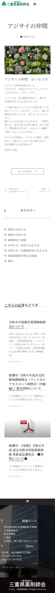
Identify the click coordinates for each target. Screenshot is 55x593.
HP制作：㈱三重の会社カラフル (21, 541)
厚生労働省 (9, 534)
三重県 (7, 537)
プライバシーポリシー (13, 567)
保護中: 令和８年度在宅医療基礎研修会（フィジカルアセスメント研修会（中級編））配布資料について (27, 381)
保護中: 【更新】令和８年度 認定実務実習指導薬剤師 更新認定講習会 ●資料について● (26, 452)
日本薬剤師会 (11, 530)
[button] (34, 3)
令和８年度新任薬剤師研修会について (27, 324)
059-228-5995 (14, 556)
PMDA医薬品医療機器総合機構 (20, 527)
